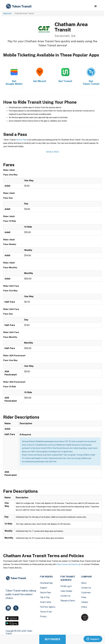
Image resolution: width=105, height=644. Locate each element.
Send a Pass (21, 140)
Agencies (7, 13)
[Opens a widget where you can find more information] (92, 639)
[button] (95, 6)
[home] (19, 6)
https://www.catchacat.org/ (68, 564)
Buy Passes (52, 639)
